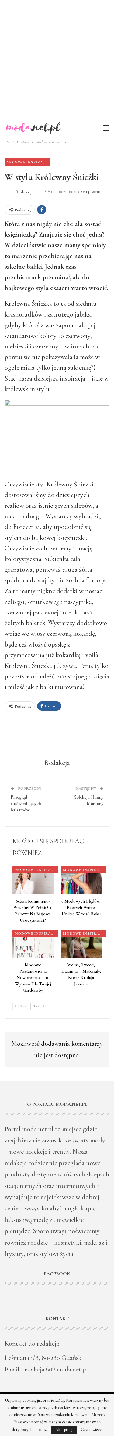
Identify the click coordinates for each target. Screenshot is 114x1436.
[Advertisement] (57, 60)
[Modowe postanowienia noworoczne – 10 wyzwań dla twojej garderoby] (33, 944)
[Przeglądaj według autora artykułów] (57, 742)
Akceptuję (63, 1429)
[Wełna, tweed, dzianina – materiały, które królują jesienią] (81, 944)
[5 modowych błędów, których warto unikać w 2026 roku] (81, 880)
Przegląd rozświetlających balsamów (26, 803)
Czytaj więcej (91, 1430)
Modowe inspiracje (28, 162)
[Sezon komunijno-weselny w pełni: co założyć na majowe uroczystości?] (33, 880)
